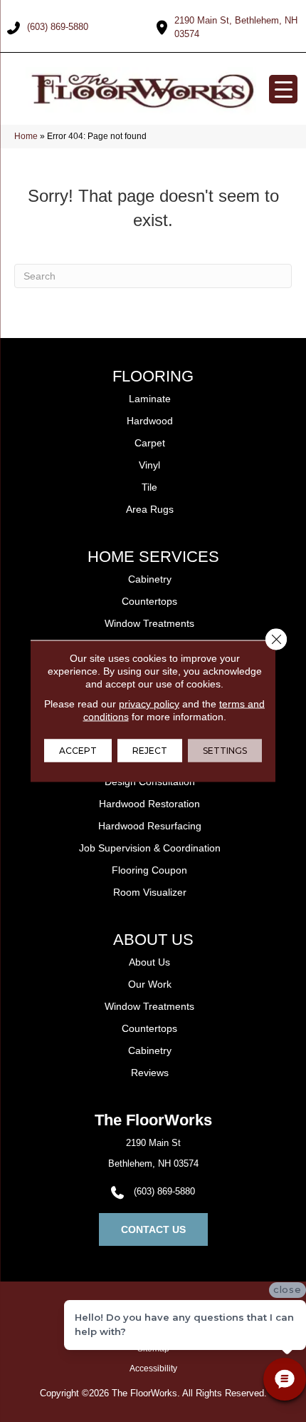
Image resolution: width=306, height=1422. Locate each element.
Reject (149, 750)
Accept (78, 750)
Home (26, 136)
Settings (225, 750)
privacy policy (149, 704)
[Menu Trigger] (283, 89)
